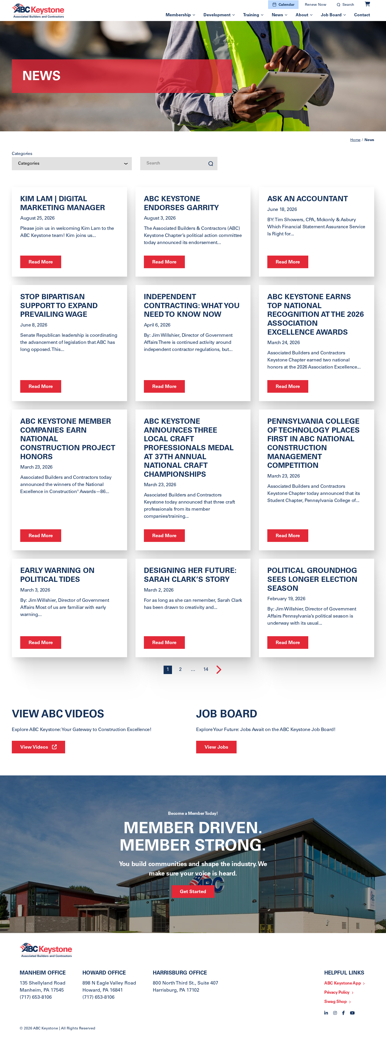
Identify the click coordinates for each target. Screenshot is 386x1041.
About (302, 15)
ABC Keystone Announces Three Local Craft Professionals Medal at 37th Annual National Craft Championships (189, 448)
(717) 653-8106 (36, 997)
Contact (362, 15)
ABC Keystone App (342, 983)
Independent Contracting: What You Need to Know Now (192, 306)
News (277, 15)
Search (348, 5)
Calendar (286, 5)
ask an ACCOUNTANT (307, 199)
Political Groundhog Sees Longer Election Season (312, 580)
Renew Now (315, 5)
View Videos (34, 747)
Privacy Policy (337, 993)
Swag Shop (335, 1002)
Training (251, 15)
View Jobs (216, 747)
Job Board (331, 15)
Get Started (193, 892)
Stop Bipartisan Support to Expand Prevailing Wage (59, 306)
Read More (41, 262)
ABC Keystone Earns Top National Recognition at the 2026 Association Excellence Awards (315, 315)
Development (217, 15)
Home (355, 140)
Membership (178, 15)
